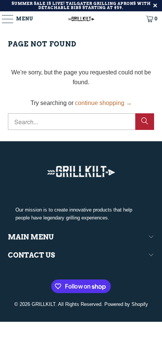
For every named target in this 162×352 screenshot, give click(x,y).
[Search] (144, 121)
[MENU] (4, 18)
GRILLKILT (43, 304)
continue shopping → (103, 103)
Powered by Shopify (126, 304)
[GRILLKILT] (81, 18)
